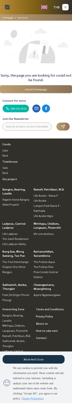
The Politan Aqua (44, 261)
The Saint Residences (15, 238)
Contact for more (14, 100)
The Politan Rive (43, 266)
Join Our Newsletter (15, 118)
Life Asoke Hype (43, 216)
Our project (9, 179)
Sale (5, 150)
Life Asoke (40, 200)
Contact (41, 338)
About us (42, 323)
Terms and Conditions (50, 309)
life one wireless (44, 233)
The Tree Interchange (15, 261)
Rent (5, 155)
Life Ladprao (10, 233)
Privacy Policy (44, 316)
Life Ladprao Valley (14, 244)
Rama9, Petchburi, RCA (49, 189)
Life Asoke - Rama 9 (46, 195)
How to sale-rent (47, 330)
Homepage (7, 17)
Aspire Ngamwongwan (47, 295)
